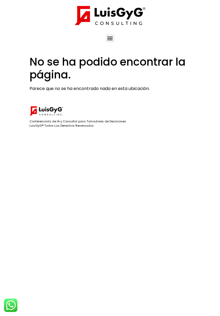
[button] (110, 38)
